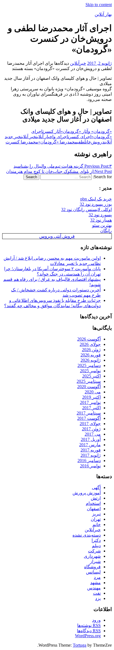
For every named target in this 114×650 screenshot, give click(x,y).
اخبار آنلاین (44, 136)
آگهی (96, 487)
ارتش (96, 498)
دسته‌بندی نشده (86, 535)
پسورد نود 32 (100, 214)
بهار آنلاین (103, 14)
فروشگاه (92, 566)
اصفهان (94, 508)
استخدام (93, 503)
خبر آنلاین (28, 136)
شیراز (95, 561)
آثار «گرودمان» (74, 131)
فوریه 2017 (91, 450)
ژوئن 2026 (91, 349)
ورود (96, 620)
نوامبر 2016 (90, 465)
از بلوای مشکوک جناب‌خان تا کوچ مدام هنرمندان (59, 171)
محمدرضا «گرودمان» (57, 142)
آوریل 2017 (91, 439)
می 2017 (93, 434)
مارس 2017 (90, 444)
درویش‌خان (95, 142)
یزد (98, 598)
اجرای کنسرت (79, 136)
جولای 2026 (90, 344)
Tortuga (79, 645)
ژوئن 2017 (91, 428)
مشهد (95, 582)
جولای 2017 (90, 423)
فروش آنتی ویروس (57, 236)
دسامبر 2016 (89, 460)
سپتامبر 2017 (89, 413)
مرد (97, 577)
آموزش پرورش (86, 492)
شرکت (94, 551)
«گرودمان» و (100, 131)
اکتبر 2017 (91, 407)
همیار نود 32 (101, 220)
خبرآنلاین (78, 63)
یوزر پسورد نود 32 (96, 204)
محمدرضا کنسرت (22, 142)
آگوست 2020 (89, 386)
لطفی (81, 142)
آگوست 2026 (89, 339)
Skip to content (99, 4)
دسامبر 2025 (89, 365)
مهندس (94, 588)
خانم (96, 524)
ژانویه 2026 (91, 360)
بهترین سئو (102, 225)
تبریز (96, 514)
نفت (97, 593)
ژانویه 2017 (91, 455)
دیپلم (96, 545)
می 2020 (93, 391)
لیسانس (93, 572)
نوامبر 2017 (90, 402)
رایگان (106, 230)
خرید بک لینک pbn (96, 199)
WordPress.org (88, 635)
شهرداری (92, 556)
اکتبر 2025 (91, 376)
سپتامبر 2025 (89, 381)
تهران (96, 519)
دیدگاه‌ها (89, 630)
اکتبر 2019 (91, 397)
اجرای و (60, 136)
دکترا (96, 540)
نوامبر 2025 (90, 370)
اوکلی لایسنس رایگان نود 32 (86, 209)
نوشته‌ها (89, 625)
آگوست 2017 (89, 418)
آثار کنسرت (52, 131)
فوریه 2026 (91, 355)
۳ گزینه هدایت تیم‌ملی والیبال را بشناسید (63, 166)
